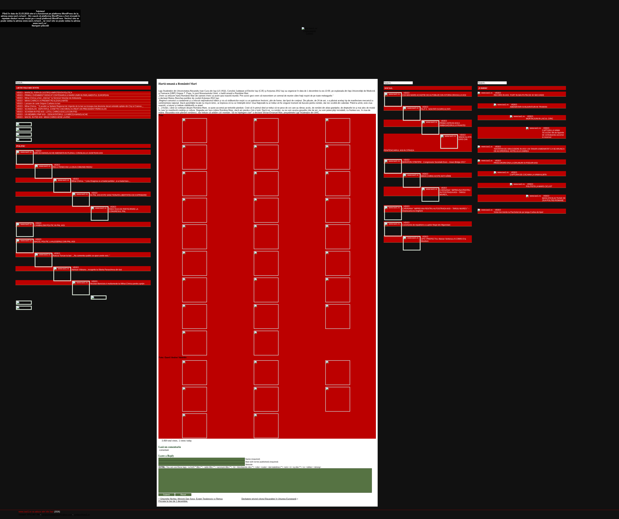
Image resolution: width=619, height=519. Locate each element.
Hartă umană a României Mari (177, 83)
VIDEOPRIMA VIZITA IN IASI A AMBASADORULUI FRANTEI (452, 123)
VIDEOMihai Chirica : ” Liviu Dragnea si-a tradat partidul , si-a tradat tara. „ (101, 180)
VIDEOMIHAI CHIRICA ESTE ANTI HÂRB (436, 175)
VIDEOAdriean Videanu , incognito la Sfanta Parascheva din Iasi (97, 268)
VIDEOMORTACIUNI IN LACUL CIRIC (539, 117)
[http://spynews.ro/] (23, 129)
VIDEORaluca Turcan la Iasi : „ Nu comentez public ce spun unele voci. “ (81, 254)
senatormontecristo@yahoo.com (57, 514)
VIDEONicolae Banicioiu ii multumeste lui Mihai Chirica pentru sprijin (117, 282)
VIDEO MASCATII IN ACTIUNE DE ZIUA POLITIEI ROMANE (553, 198)
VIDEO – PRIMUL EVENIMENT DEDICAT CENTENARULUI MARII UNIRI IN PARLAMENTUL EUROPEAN (63, 95)
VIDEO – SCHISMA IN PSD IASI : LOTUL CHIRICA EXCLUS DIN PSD (47, 112)
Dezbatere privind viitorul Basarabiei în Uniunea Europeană (268, 499)
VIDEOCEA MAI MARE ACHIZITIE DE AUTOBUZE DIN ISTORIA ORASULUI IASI (434, 94)
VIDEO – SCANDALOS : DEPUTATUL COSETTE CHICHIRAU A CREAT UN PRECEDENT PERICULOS (62, 109)
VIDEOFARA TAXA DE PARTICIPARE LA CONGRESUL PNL (123, 209)
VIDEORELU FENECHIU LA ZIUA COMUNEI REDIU (72, 166)
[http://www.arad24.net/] (98, 297)
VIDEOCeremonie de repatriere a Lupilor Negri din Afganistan (426, 224)
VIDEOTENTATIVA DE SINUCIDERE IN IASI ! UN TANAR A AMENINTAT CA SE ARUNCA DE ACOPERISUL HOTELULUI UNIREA (529, 149)
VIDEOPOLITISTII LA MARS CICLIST (539, 185)
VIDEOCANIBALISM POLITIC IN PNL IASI (49, 224)
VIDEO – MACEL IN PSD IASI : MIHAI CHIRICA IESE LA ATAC (43, 117)
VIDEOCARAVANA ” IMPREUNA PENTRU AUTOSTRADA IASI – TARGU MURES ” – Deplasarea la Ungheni (435, 208)
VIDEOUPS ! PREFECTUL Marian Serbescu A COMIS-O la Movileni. (443, 239)
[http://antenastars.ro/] (23, 124)
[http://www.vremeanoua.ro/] (23, 134)
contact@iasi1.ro (82, 514)
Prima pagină (309, 31)
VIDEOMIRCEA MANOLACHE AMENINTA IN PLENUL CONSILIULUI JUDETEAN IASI (68, 152)
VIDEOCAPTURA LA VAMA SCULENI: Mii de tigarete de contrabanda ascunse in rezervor (553, 132)
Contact (309, 33)
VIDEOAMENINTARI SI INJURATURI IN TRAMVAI (528, 106)
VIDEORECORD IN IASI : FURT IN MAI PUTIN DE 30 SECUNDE (519, 94)
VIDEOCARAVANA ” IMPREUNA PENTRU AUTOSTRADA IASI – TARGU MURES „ (455, 191)
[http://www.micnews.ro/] (23, 308)
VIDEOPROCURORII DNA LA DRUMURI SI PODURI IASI (516, 162)
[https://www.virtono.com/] (23, 139)
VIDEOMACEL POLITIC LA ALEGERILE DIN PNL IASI (54, 240)
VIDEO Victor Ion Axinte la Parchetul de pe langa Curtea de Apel (518, 211)
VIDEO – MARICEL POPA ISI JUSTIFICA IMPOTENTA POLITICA (44, 92)
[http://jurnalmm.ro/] (23, 302)
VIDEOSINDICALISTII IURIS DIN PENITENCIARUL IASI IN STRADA (427, 142)
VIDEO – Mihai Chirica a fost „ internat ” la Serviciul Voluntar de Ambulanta (49, 98)
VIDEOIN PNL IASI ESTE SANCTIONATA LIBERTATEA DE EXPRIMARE (118, 194)
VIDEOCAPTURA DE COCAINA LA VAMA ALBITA (528, 173)
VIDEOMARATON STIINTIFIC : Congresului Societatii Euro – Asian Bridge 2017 (434, 161)
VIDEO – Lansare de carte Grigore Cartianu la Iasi (38, 103)
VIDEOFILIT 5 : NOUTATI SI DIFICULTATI (435, 108)
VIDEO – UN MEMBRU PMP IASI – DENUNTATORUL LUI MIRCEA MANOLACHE (52, 114)
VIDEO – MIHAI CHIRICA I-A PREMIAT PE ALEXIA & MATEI (42, 101)
